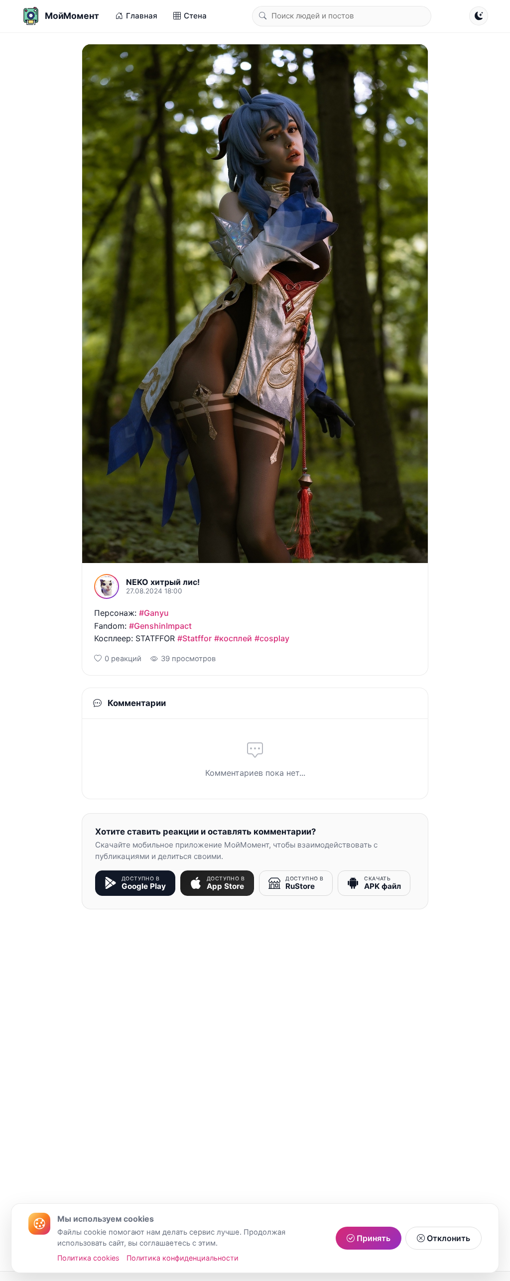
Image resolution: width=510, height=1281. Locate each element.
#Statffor (194, 638)
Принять (372, 1238)
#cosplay (272, 638)
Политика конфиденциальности (183, 1258)
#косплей (233, 638)
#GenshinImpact (160, 626)
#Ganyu (154, 613)
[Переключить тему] (478, 15)
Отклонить (447, 1238)
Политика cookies (88, 1258)
